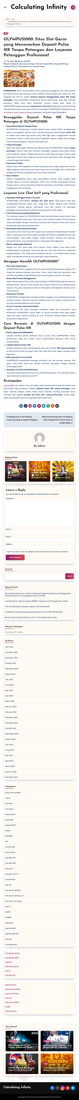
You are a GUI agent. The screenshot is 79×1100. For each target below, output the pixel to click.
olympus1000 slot (11, 385)
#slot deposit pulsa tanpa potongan (31, 66)
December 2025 (11, 652)
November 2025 (11, 658)
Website (9, 544)
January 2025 (10, 712)
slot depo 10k (10, 858)
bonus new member (13, 793)
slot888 (8, 917)
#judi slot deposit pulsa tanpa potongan (20, 64)
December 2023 (11, 777)
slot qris (8, 885)
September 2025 (11, 669)
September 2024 (11, 734)
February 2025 (11, 707)
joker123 (8, 962)
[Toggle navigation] (5, 7)
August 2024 (10, 739)
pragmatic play (11, 1011)
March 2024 (10, 766)
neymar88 (9, 820)
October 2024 (10, 728)
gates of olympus (12, 993)
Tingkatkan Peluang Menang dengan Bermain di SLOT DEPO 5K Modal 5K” (34, 612)
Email (8, 537)
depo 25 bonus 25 (12, 966)
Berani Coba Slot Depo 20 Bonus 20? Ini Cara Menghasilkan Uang (31, 617)
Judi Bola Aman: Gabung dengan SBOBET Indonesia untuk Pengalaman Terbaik (36, 601)
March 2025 (10, 701)
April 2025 (9, 696)
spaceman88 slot (12, 934)
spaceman (9, 923)
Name (8, 529)
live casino (9, 809)
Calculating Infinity (39, 7)
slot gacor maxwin (12, 1002)
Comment (10, 499)
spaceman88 (10, 928)
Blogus (46, 1097)
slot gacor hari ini (12, 874)
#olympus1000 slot (11, 66)
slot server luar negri (13, 901)
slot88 (7, 912)
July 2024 (9, 745)
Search (8, 569)
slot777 (8, 907)
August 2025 (10, 674)
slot (5, 33)
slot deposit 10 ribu (12, 953)
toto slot (8, 939)
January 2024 (10, 772)
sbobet (7, 831)
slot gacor (9, 869)
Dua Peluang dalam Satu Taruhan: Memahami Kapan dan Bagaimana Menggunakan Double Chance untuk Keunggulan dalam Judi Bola (38, 594)
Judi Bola (9, 803)
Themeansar (56, 1097)
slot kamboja (10, 879)
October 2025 (10, 663)
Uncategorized (11, 945)
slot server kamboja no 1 (14, 896)
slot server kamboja (13, 890)
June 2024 (9, 750)
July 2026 (9, 647)
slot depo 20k (10, 863)
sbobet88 (9, 836)
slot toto (8, 998)
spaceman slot (10, 985)
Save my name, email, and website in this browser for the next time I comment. (38, 552)
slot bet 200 (10, 847)
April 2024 (9, 761)
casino (7, 798)
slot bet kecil (10, 852)
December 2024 (11, 717)
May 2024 (9, 755)
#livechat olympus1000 (44, 64)
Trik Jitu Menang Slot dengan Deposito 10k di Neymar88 (27, 607)
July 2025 (9, 680)
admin (12, 61)
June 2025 (9, 685)
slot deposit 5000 (12, 958)
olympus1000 (10, 825)
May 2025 (9, 690)
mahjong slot (10, 814)
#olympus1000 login (60, 64)
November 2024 (11, 723)
